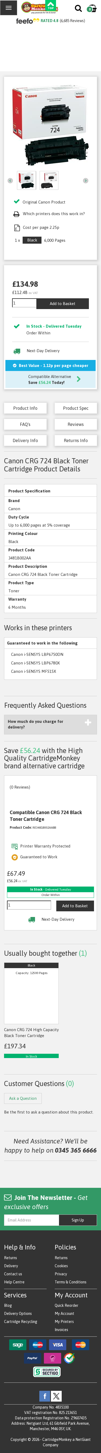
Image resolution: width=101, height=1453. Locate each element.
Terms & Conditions (70, 1282)
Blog (8, 1305)
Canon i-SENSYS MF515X (33, 671)
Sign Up (78, 1220)
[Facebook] (44, 1396)
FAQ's (25, 424)
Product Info (25, 408)
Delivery (11, 1266)
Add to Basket (62, 303)
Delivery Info (25, 440)
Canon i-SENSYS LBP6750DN (37, 654)
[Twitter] (56, 1396)
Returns (10, 1258)
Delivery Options (18, 1313)
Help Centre (14, 1282)
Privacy (61, 1274)
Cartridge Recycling (20, 1321)
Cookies (61, 1266)
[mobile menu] (8, 7)
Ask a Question (23, 1098)
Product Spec (76, 408)
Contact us (13, 1274)
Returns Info (76, 440)
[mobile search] (79, 9)
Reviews (76, 424)
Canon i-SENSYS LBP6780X (35, 663)
